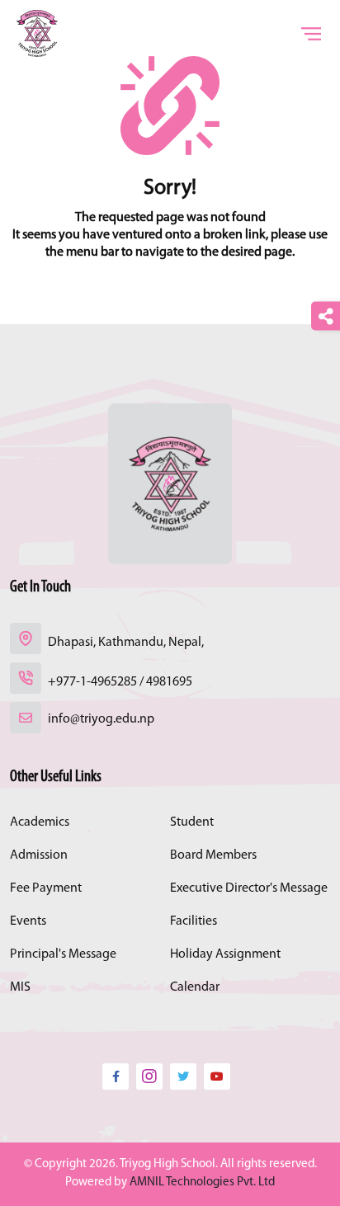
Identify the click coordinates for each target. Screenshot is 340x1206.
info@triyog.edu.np (101, 719)
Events (28, 921)
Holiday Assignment (225, 954)
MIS (20, 987)
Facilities (193, 921)
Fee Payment (46, 888)
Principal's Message (63, 954)
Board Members (213, 855)
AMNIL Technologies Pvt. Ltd (202, 1182)
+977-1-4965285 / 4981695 (120, 682)
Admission (39, 855)
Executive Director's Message (249, 888)
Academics (39, 822)
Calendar (195, 987)
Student (192, 822)
